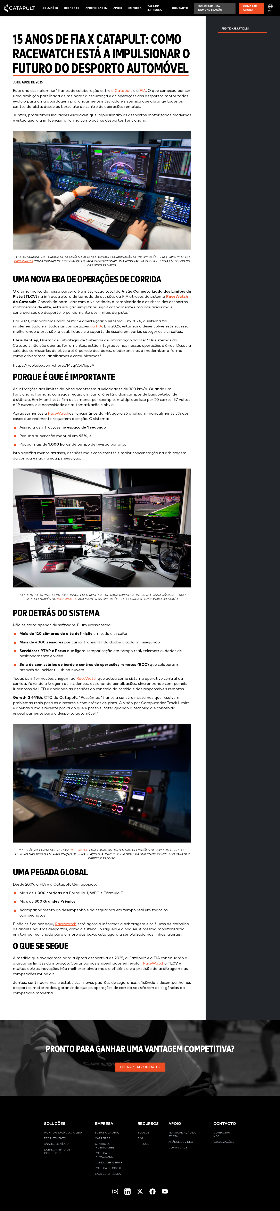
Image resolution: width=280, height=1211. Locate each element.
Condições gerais (108, 1162)
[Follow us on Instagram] (115, 1191)
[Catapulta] (19, 8)
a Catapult (121, 91)
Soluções (50, 8)
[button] (140, 1067)
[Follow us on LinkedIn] (127, 1191)
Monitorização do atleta (63, 1132)
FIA (143, 91)
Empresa (134, 8)
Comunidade (177, 1147)
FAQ (140, 1138)
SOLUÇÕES (54, 1124)
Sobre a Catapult (108, 1132)
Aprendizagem (96, 8)
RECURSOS (148, 1124)
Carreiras (102, 1138)
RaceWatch (23, 261)
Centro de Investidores (105, 1146)
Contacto (180, 8)
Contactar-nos (222, 1134)
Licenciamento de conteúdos (57, 1151)
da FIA (96, 326)
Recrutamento (55, 1138)
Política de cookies (109, 1168)
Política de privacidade (104, 1155)
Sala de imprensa (154, 8)
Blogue (143, 1132)
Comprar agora (250, 8)
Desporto (72, 8)
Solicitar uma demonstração (210, 8)
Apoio (117, 8)
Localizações (223, 1142)
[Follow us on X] (140, 1191)
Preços (143, 1144)
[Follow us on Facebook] (152, 1191)
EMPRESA (104, 1124)
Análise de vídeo (56, 1144)
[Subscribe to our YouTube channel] (165, 1191)
